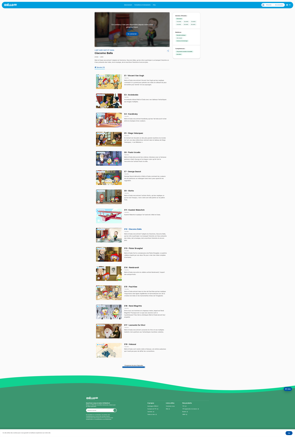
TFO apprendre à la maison (189, 409)
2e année (186, 21)
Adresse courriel (91, 411)
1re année (179, 21)
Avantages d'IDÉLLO (153, 406)
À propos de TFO (153, 409)
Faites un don (153, 414)
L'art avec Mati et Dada (104, 50)
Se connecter (279, 5)
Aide (288, 389)
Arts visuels (179, 38)
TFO (189, 406)
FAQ (155, 5)
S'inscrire (268, 5)
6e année (193, 24)
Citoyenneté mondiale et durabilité (184, 51)
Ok (289, 433)
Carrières (153, 411)
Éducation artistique (181, 35)
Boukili (189, 411)
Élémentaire (179, 18)
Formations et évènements (142, 5)
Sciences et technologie (182, 40)
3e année (193, 21)
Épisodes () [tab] (100, 67)
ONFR (189, 414)
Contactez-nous (170, 406)
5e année (186, 24)
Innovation (179, 54)
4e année (179, 24)
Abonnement (128, 5)
